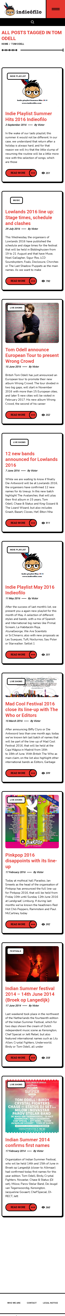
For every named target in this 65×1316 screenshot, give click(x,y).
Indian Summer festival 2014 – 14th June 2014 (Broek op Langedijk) (30, 994)
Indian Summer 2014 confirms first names (27, 1142)
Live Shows (16, 307)
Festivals (15, 951)
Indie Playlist (18, 76)
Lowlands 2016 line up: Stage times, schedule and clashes (29, 217)
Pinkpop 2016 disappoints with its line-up (31, 861)
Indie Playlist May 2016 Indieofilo (29, 590)
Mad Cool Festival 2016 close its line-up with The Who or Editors (31, 710)
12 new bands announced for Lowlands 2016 (31, 459)
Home (5, 44)
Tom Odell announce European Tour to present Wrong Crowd (32, 355)
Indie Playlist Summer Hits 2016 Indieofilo (28, 116)
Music (16, 200)
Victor (41, 125)
